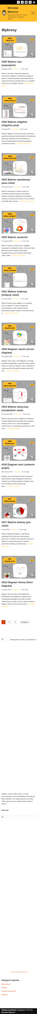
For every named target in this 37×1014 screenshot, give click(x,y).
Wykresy (16, 69)
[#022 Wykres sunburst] (18, 222)
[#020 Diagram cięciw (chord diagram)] (18, 334)
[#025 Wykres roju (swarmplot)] (18, 46)
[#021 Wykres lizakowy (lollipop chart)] (18, 276)
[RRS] (30, 2)
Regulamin (21, 1010)
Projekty (4, 987)
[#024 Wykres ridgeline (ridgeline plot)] (18, 106)
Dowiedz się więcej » (24, 143)
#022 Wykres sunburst (15, 237)
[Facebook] (18, 2)
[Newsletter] (34, 2)
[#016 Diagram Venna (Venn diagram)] (18, 567)
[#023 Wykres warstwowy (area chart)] (18, 164)
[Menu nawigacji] (33, 13)
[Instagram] (22, 2)
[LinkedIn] (26, 2)
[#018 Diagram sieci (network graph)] (18, 449)
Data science (6, 984)
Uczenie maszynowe (9, 991)
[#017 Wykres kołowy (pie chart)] (18, 507)
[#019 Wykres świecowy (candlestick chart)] (18, 391)
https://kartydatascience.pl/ (19, 972)
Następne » (25, 622)
